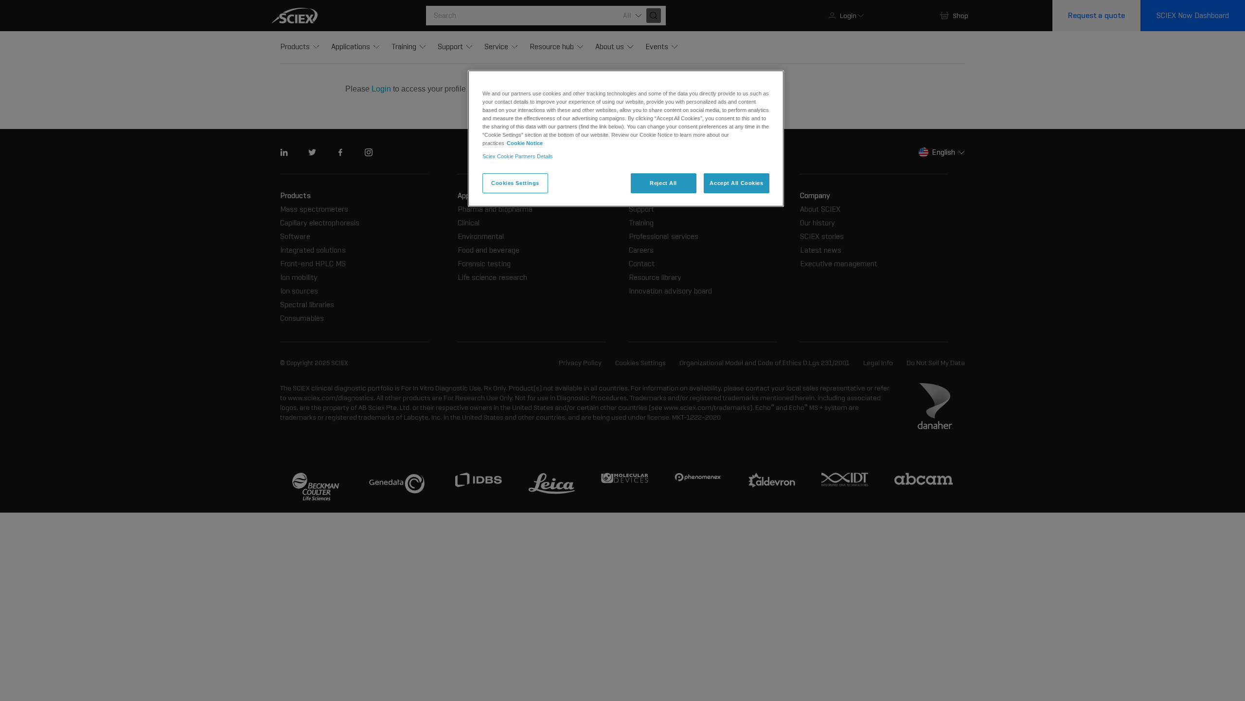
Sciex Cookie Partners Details (517, 156)
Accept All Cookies (736, 183)
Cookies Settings (515, 183)
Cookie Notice (525, 143)
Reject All (663, 183)
